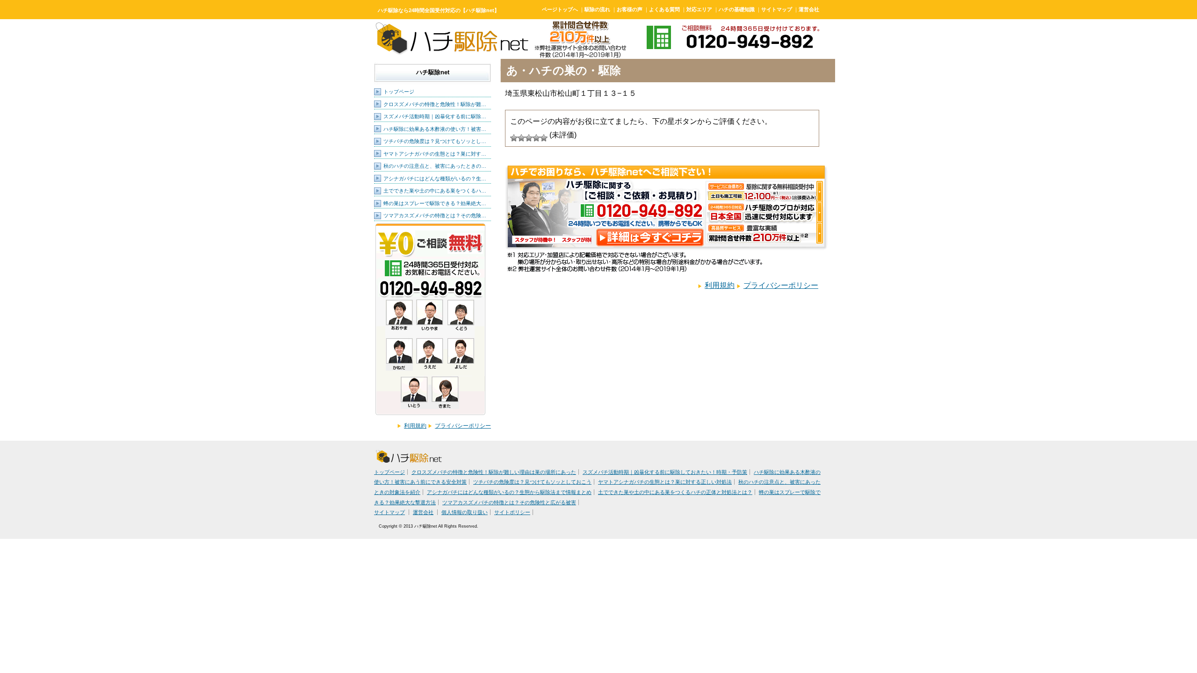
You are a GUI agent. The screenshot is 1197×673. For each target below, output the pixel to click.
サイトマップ (776, 9)
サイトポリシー (512, 512)
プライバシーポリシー (463, 425)
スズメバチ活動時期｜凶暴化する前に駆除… (434, 116)
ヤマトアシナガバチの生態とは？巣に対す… (434, 154)
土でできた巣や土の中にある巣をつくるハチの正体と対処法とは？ (675, 492)
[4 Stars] (536, 138)
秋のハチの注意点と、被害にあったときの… (434, 166)
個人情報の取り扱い (464, 512)
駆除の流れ (597, 9)
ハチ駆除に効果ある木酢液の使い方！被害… (434, 129)
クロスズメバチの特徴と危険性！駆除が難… (434, 104)
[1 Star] (514, 138)
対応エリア (699, 9)
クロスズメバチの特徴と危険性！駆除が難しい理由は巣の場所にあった (493, 472)
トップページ (398, 91)
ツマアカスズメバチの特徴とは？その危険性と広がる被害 (509, 502)
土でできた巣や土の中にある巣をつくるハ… (434, 190)
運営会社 (809, 9)
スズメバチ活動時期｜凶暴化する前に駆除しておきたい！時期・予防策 (665, 472)
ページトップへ (560, 9)
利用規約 (415, 425)
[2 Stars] (521, 138)
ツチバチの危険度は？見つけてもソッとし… (434, 141)
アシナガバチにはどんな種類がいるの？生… (434, 178)
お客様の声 (629, 9)
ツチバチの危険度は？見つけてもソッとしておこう (532, 482)
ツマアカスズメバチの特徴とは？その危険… (434, 215)
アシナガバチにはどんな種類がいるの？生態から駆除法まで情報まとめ (509, 492)
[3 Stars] (529, 138)
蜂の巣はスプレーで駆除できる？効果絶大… (434, 203)
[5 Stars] (544, 138)
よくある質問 (664, 9)
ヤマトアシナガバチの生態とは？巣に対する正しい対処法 (665, 482)
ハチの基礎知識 (737, 9)
